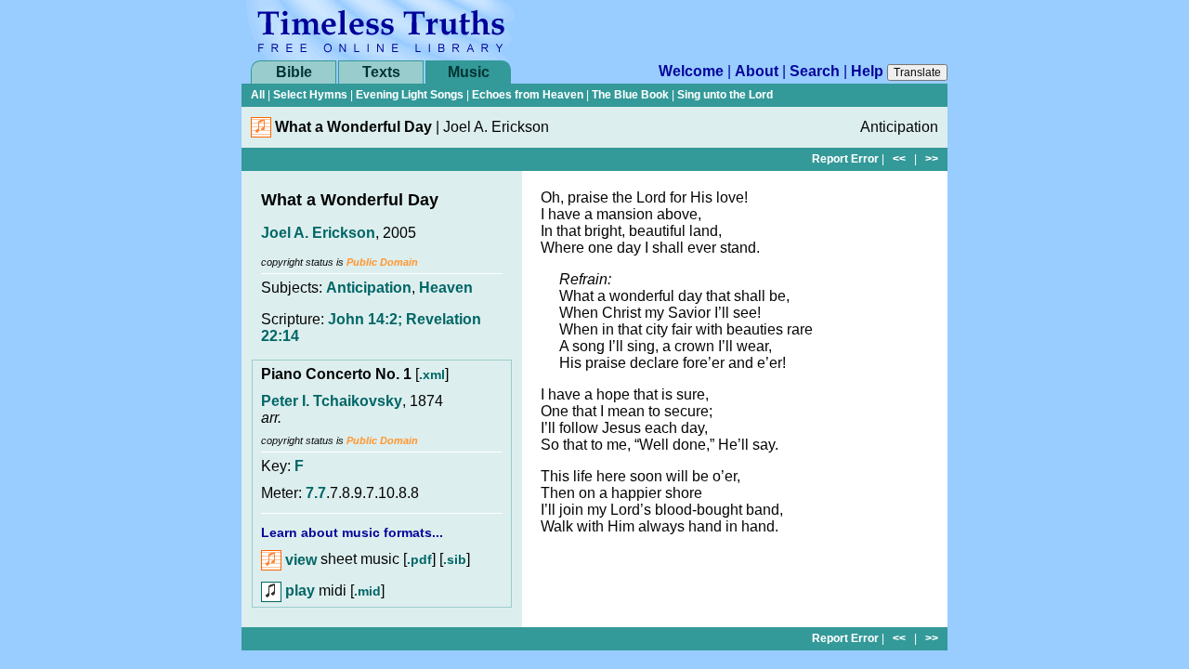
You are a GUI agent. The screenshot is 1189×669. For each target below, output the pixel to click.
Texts (381, 72)
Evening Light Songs (410, 94)
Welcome (691, 71)
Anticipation (369, 287)
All (258, 94)
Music (469, 72)
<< (899, 158)
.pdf (419, 560)
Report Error (845, 158)
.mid (367, 591)
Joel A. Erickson (318, 233)
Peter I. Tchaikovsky (331, 401)
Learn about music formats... (352, 532)
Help (867, 71)
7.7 (316, 493)
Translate (917, 72)
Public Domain (382, 262)
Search (815, 71)
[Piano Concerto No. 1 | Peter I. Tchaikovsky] (261, 132)
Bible (294, 72)
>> (931, 158)
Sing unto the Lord (725, 94)
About (756, 71)
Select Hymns (310, 94)
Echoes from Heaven (527, 94)
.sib (454, 560)
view (299, 560)
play (298, 590)
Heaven (446, 287)
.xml (432, 374)
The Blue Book (630, 94)
